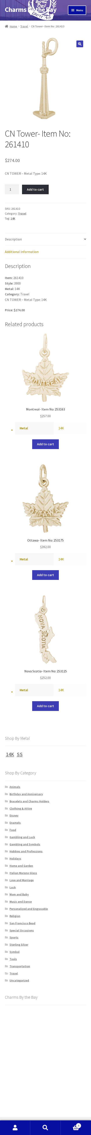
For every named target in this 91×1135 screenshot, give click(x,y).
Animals (15, 787)
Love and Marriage (22, 880)
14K (13, 218)
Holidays (15, 858)
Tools (13, 959)
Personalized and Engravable (29, 909)
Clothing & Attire (21, 808)
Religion (15, 916)
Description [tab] (13, 239)
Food (13, 830)
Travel (24, 26)
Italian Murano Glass (23, 873)
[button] (79, 43)
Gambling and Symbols (25, 844)
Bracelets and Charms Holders (29, 801)
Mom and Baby (19, 894)
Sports (14, 937)
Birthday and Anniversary (26, 794)
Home (13, 26)
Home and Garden (21, 866)
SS (20, 754)
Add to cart (35, 189)
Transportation (20, 966)
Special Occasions (22, 930)
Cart (70, 1124)
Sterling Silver (19, 945)
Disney (14, 815)
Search (45, 1128)
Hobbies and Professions (26, 851)
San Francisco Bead (22, 923)
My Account (15, 1128)
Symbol (14, 952)
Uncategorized (19, 980)
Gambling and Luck (22, 837)
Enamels (15, 823)
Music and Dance (21, 901)
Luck (13, 887)
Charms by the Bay (31, 9)
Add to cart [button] (45, 444)
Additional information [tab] (22, 252)
